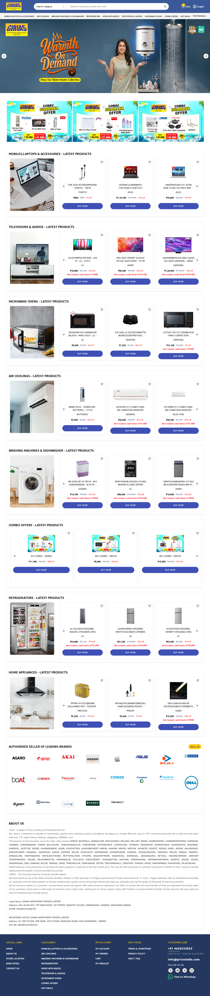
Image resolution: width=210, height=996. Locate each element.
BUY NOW (130, 206)
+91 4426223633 (180, 948)
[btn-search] (165, 6)
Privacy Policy (136, 953)
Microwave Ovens (51, 978)
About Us (11, 953)
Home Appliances (51, 968)
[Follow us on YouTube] (184, 970)
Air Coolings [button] (43, 16)
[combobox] (50, 6)
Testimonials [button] (199, 16)
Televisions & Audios (53, 973)
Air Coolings (48, 953)
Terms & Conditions (139, 948)
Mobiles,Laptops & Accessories (59, 948)
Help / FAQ (134, 958)
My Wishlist (102, 963)
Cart (98, 958)
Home (9, 948)
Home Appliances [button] (111, 16)
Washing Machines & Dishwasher (60, 958)
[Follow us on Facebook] (170, 970)
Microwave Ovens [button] (153, 16)
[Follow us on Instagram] (191, 970)
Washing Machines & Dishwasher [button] (68, 16)
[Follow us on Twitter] (177, 970)
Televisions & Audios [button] (132, 16)
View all (194, 746)
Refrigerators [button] (93, 16)
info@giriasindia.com (184, 959)
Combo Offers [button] (171, 16)
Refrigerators (49, 963)
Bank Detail (13, 963)
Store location (15, 958)
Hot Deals (47, 988)
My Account (102, 948)
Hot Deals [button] (185, 16)
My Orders (101, 953)
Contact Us (12, 968)
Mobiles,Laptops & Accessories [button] (19, 16)
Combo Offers (49, 983)
